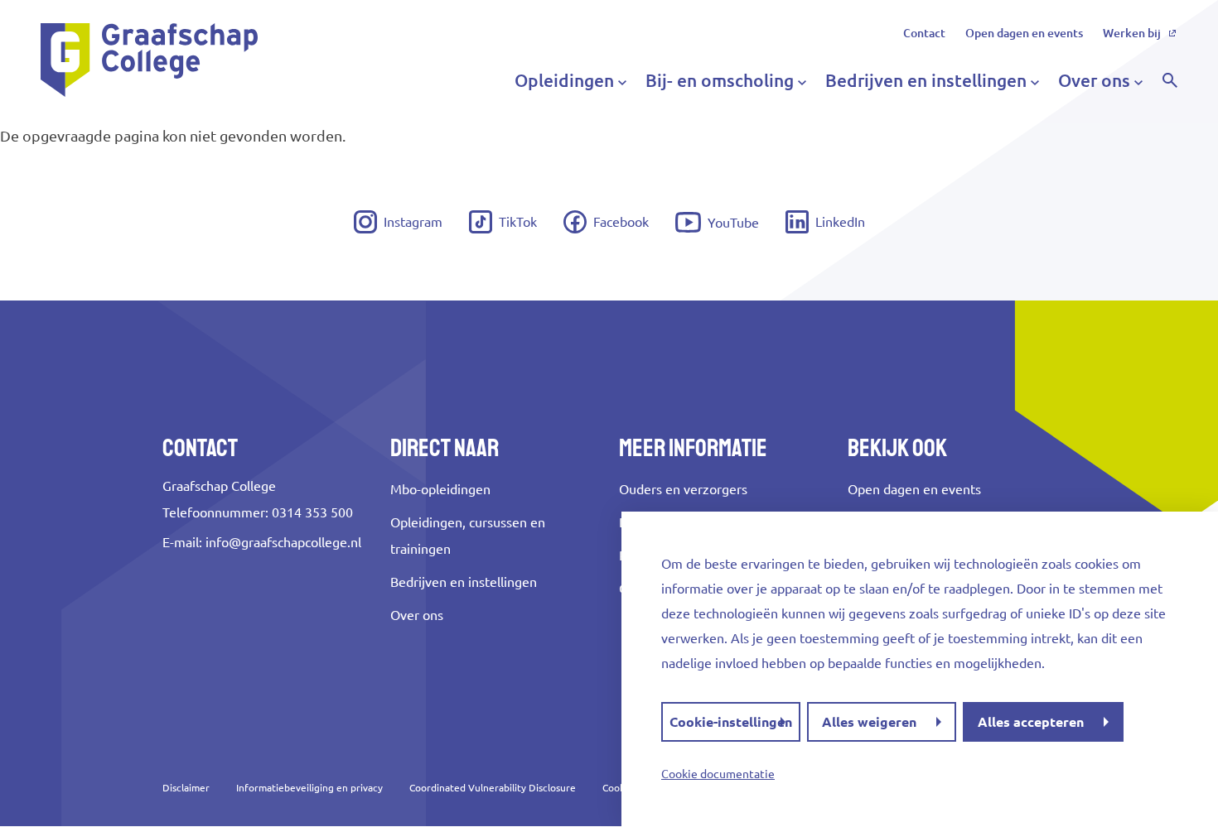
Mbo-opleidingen (440, 489)
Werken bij (1132, 33)
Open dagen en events (1024, 33)
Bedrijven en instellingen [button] (926, 80)
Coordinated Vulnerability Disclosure (492, 787)
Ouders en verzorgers (683, 489)
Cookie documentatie (718, 774)
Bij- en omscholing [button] (719, 80)
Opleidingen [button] (564, 80)
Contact (924, 33)
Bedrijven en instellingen (463, 582)
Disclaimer (186, 787)
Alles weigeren (869, 721)
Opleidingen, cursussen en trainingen (467, 535)
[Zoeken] (1170, 80)
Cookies (619, 787)
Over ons (416, 615)
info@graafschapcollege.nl (283, 542)
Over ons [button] (1094, 80)
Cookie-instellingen (730, 721)
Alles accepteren (1031, 721)
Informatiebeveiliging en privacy (309, 787)
